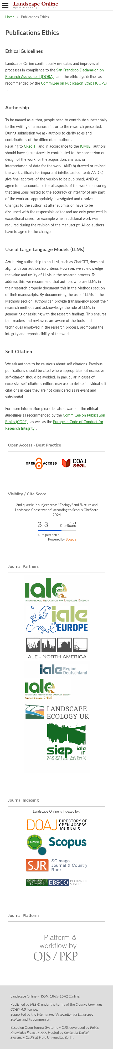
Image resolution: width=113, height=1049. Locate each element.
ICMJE (85, 146)
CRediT (29, 146)
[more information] (57, 470)
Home (9, 17)
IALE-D (35, 1004)
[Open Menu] (5, 5)
